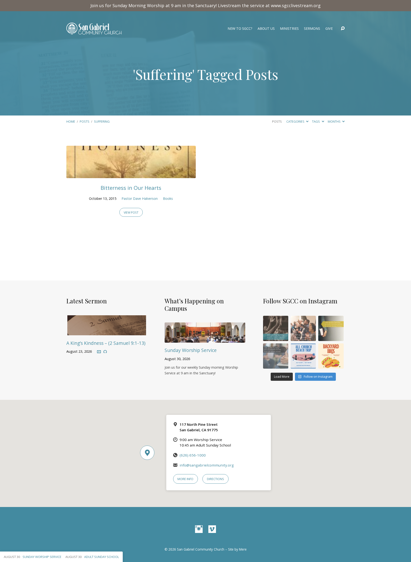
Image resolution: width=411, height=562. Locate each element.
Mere (243, 549)
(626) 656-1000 (193, 455)
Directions (215, 479)
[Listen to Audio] (105, 351)
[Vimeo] (212, 529)
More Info (185, 479)
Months (334, 121)
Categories (295, 121)
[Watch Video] (99, 352)
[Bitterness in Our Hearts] (131, 174)
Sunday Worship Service (191, 350)
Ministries (289, 28)
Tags (316, 121)
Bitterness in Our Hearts (131, 187)
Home (70, 121)
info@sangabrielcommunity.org (207, 465)
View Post (131, 213)
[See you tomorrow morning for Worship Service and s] (330, 328)
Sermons (312, 28)
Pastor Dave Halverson (140, 198)
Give (329, 28)
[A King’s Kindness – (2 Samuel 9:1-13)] (106, 332)
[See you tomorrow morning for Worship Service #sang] (275, 356)
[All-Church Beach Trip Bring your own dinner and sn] (303, 356)
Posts (84, 121)
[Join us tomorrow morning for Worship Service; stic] (275, 328)
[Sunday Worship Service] (205, 339)
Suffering (102, 121)
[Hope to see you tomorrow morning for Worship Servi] (303, 328)
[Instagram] (199, 529)
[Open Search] (343, 28)
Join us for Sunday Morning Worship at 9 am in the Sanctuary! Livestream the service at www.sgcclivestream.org (205, 5)
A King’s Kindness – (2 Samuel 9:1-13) (105, 343)
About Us (266, 28)
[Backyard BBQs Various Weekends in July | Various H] (330, 356)
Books (168, 198)
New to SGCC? (240, 28)
